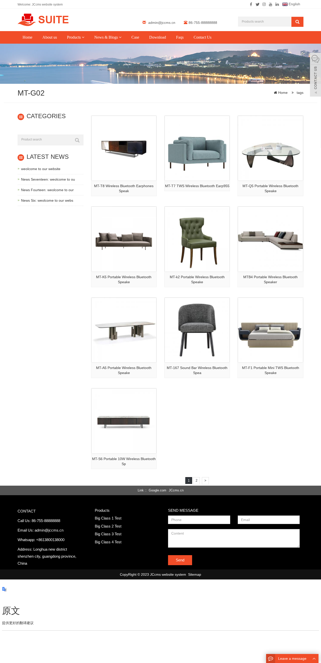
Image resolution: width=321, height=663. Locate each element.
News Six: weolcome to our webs (47, 200)
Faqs (180, 37)
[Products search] (297, 22)
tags (299, 93)
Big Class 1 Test (108, 518)
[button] (83, 37)
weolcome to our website (40, 169)
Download (157, 37)
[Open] (315, 75)
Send (180, 560)
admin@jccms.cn (161, 23)
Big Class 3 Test (108, 534)
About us (49, 37)
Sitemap (194, 574)
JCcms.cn (176, 490)
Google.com (157, 490)
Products (74, 37)
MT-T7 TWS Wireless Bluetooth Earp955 (197, 186)
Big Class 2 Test (108, 526)
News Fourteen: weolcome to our (47, 190)
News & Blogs (106, 37)
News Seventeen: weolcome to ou (48, 179)
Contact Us (202, 37)
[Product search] (77, 140)
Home (27, 37)
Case (135, 37)
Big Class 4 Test (108, 542)
